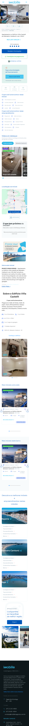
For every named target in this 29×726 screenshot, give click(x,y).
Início (3, 29)
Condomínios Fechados (9, 533)
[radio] (10, 46)
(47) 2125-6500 (11, 708)
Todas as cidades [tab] (7, 143)
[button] (14, 526)
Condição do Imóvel (8, 526)
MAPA (15, 26)
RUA (21, 26)
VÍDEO (9, 26)
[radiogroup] (14, 46)
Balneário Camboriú (10, 29)
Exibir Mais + (6, 286)
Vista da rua (15, 217)
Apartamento (5, 30)
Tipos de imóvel (7, 529)
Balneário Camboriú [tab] (21, 143)
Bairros (5, 536)
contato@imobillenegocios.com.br (15, 714)
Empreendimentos (8, 531)
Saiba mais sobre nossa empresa (13, 692)
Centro (18, 29)
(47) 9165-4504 (11, 711)
